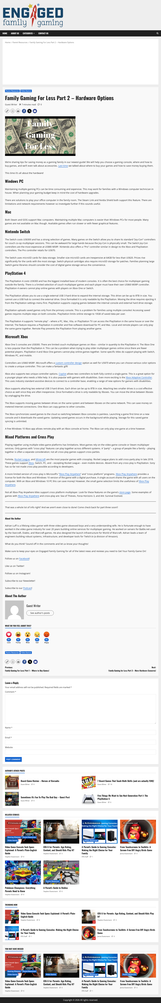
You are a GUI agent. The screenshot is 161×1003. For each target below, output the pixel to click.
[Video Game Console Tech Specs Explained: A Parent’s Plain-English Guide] (23, 832)
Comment (10, 691)
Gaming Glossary (14, 837)
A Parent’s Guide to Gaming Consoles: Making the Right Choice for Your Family (99, 850)
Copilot (62, 373)
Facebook (24, 558)
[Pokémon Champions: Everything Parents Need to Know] (23, 872)
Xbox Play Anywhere (69, 473)
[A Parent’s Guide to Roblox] (61, 872)
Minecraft (41, 459)
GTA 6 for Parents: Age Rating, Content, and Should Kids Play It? (58, 848)
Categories (28, 33)
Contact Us (43, 33)
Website (9, 747)
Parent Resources (12, 91)
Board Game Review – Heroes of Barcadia (12, 782)
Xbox (31, 462)
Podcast (27, 588)
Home (5, 33)
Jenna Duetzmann (126, 853)
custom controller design (68, 362)
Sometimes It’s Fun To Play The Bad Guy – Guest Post (12, 799)
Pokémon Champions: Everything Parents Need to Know (20, 889)
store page (124, 492)
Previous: (27, 669)
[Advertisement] (80, 64)
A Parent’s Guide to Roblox (55, 887)
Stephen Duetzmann (12, 857)
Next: (132, 669)
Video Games (26, 91)
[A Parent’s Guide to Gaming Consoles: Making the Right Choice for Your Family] (100, 832)
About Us (15, 33)
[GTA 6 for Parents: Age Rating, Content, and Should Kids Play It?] (61, 832)
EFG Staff (85, 857)
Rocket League (22, 459)
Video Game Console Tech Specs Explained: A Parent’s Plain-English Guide (21, 850)
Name (8, 727)
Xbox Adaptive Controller (139, 377)
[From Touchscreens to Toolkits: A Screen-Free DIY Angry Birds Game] (138, 832)
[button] (157, 33)
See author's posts (40, 612)
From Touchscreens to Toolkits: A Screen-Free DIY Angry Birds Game (136, 848)
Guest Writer (11, 104)
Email (8, 737)
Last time (63, 165)
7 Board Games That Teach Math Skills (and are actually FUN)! (89, 782)
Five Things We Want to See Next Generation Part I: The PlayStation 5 (89, 799)
